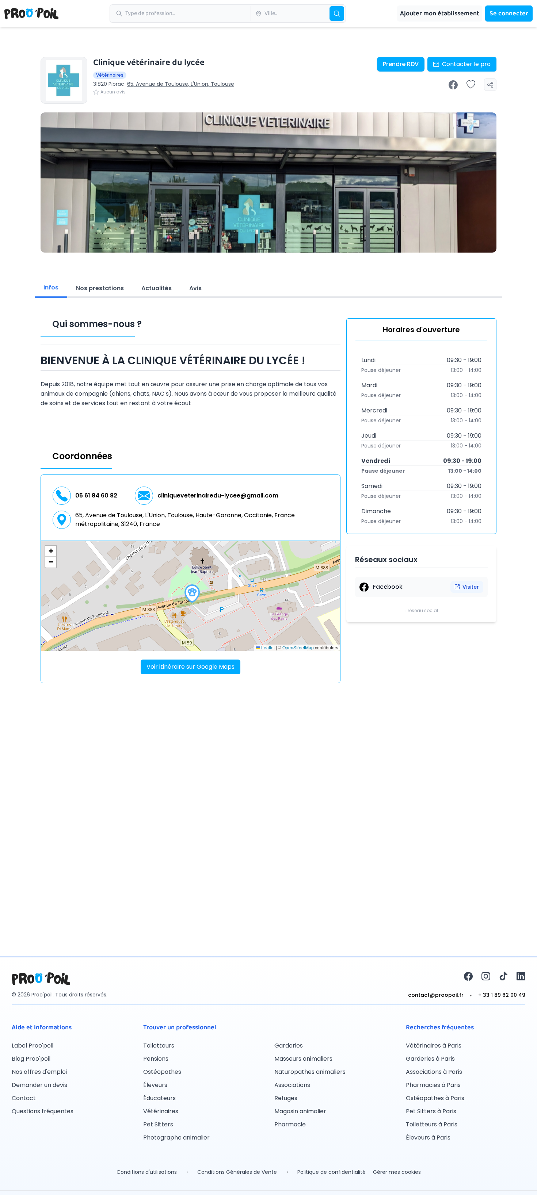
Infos (50, 287)
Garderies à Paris (430, 1058)
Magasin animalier (300, 1111)
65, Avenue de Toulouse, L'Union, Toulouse (180, 84)
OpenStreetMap (298, 647)
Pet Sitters (158, 1124)
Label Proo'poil (32, 1045)
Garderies (288, 1045)
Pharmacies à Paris (433, 1085)
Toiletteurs (158, 1045)
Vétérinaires (160, 1111)
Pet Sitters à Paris (431, 1111)
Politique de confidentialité (331, 1172)
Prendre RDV (401, 64)
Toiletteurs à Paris (431, 1124)
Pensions (155, 1058)
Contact (24, 1098)
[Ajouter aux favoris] (471, 84)
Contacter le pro (466, 64)
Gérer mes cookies (397, 1172)
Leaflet (267, 647)
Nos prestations (100, 288)
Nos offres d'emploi (39, 1072)
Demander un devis (39, 1085)
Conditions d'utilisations (147, 1172)
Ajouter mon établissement (439, 13)
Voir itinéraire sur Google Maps (190, 666)
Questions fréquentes (42, 1111)
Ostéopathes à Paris (435, 1098)
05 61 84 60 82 (96, 495)
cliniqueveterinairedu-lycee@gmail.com (217, 495)
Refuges (285, 1098)
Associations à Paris (434, 1072)
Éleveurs (155, 1085)
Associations (292, 1085)
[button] (192, 593)
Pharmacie (290, 1124)
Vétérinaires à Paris (433, 1045)
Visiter (470, 587)
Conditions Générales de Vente (237, 1172)
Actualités (156, 288)
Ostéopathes (162, 1072)
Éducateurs (159, 1098)
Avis (195, 288)
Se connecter (509, 13)
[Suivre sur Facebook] (453, 84)
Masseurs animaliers (303, 1058)
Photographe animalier (176, 1137)
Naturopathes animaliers (310, 1072)
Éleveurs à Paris (428, 1137)
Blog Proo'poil (31, 1058)
